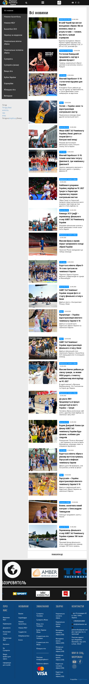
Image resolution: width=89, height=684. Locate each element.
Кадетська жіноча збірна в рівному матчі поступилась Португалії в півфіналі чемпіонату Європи (71, 458)
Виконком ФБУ (6, 619)
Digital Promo (82, 679)
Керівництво (7, 624)
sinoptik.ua (12, 118)
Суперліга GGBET (65, 502)
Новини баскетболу (12, 17)
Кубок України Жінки (41, 631)
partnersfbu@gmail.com (80, 630)
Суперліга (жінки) (11, 65)
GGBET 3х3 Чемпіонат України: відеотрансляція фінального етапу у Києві (70, 345)
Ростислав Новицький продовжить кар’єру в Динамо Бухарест (69, 56)
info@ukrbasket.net (80, 624)
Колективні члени (7, 633)
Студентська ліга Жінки (42, 643)
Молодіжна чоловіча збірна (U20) (60, 632)
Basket (20, 614)
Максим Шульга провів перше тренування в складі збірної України (71, 243)
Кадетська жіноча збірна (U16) (60, 674)
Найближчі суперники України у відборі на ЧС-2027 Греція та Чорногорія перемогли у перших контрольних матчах (71, 191)
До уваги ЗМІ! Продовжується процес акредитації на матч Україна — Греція (69, 403)
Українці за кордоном (13, 35)
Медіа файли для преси (7, 657)
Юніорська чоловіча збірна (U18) (60, 649)
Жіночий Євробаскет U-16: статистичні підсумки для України (70, 81)
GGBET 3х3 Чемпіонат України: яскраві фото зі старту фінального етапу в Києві (71, 294)
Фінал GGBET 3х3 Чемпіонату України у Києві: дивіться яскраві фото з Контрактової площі (71, 135)
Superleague (22, 618)
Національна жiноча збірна (60, 624)
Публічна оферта (42, 663)
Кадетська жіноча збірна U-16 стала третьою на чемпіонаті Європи (71, 268)
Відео (61, 102)
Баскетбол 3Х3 (10, 29)
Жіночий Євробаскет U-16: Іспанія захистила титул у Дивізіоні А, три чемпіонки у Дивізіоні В (71, 160)
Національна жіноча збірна (12, 42)
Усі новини (8, 11)
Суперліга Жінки (42, 620)
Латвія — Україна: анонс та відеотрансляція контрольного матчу (71, 108)
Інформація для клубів (7, 664)
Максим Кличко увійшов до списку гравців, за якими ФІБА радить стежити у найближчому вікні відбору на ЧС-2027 (71, 375)
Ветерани (8, 96)
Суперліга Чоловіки (39, 615)
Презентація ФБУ (7, 639)
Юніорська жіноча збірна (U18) (60, 657)
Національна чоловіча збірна (13, 51)
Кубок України (10, 77)
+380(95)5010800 (79, 621)
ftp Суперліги (6, 649)
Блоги (20, 640)
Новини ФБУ (9, 23)
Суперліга (8, 59)
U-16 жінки (63, 75)
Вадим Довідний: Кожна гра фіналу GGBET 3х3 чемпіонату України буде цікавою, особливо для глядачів (71, 431)
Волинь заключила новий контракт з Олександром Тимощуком (70, 508)
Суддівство (22, 632)
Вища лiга (8, 71)
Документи (6, 628)
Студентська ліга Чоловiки (42, 637)
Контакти (6, 644)
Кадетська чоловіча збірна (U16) (60, 666)
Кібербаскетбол (23, 636)
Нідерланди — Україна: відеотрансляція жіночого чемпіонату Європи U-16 (70, 317)
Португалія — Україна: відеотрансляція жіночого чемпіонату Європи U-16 (70, 481)
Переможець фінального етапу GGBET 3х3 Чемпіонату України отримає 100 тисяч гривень (71, 535)
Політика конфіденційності (42, 658)
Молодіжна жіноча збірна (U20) (60, 641)
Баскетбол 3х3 (64, 127)
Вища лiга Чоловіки (39, 625)
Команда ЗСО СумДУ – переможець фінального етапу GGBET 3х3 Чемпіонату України (71, 218)
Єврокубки (8, 83)
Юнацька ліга (10, 90)
